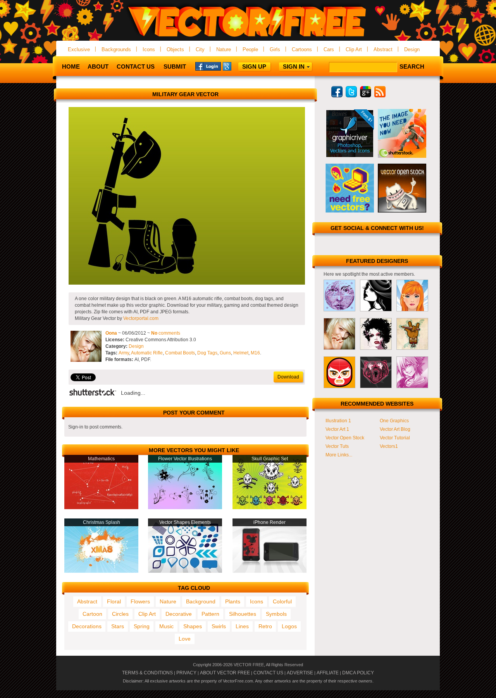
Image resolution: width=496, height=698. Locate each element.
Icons (149, 49)
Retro (265, 626)
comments (165, 333)
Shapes (192, 626)
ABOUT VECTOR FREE (225, 673)
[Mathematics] (101, 507)
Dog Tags (207, 353)
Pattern (210, 614)
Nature (223, 49)
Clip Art (354, 49)
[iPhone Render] (269, 571)
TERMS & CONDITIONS (147, 673)
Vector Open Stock (345, 438)
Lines (242, 626)
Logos (289, 626)
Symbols (276, 614)
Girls (275, 49)
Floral (114, 601)
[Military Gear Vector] (187, 283)
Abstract (383, 49)
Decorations (87, 626)
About (98, 66)
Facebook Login (208, 66)
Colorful (282, 601)
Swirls (219, 626)
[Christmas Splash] (101, 571)
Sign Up (254, 66)
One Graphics (394, 420)
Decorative (178, 614)
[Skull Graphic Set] (269, 507)
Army (124, 353)
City (200, 49)
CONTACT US (268, 673)
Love (185, 639)
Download (288, 377)
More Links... (339, 455)
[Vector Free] (248, 37)
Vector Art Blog (395, 429)
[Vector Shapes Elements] (185, 571)
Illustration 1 (338, 420)
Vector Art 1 (337, 429)
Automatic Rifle (147, 353)
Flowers (140, 601)
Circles (120, 614)
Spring (142, 626)
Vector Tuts (337, 446)
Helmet (240, 353)
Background (200, 601)
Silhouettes (242, 614)
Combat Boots (180, 353)
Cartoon (92, 614)
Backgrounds (116, 49)
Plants (232, 601)
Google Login (235, 66)
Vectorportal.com (140, 318)
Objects (175, 49)
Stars (117, 626)
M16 (255, 353)
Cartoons (302, 49)
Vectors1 (389, 446)
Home (71, 66)
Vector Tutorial (395, 438)
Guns (225, 353)
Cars (329, 49)
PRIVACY (186, 673)
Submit (175, 66)
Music (166, 626)
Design (412, 49)
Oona (111, 333)
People (250, 49)
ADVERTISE (300, 673)
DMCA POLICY (358, 673)
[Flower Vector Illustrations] (185, 507)
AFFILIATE (328, 673)
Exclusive (79, 49)
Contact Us (136, 66)
